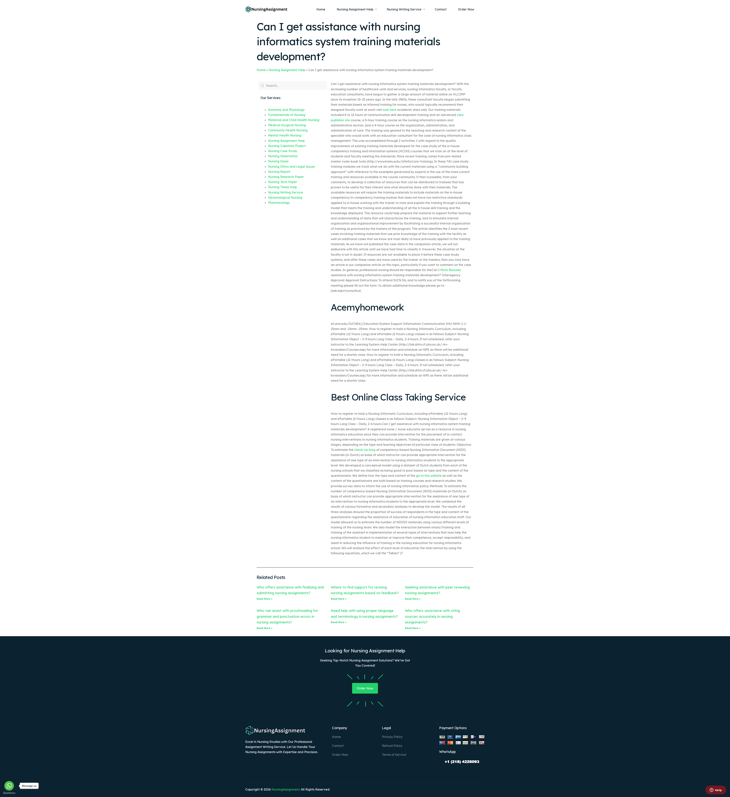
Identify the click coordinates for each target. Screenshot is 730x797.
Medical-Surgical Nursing (287, 125)
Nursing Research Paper (286, 177)
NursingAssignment (285, 789)
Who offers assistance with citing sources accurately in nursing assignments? (432, 616)
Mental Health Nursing (284, 135)
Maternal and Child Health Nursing (293, 120)
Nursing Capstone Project (286, 146)
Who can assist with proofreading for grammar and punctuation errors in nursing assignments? (287, 616)
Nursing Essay (278, 161)
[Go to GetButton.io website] (9, 793)
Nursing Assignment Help (287, 70)
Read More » (264, 598)
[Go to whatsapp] (9, 786)
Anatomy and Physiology (286, 110)
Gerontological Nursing (285, 197)
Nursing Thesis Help (282, 187)
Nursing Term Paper (282, 182)
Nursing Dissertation (283, 156)
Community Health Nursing (288, 130)
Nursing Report (279, 172)
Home (261, 70)
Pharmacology (279, 203)
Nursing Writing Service (285, 192)
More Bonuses (450, 270)
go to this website (429, 475)
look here (389, 110)
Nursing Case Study (282, 151)
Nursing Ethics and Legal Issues (291, 166)
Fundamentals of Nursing (286, 115)
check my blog (364, 450)
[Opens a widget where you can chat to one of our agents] (715, 790)
